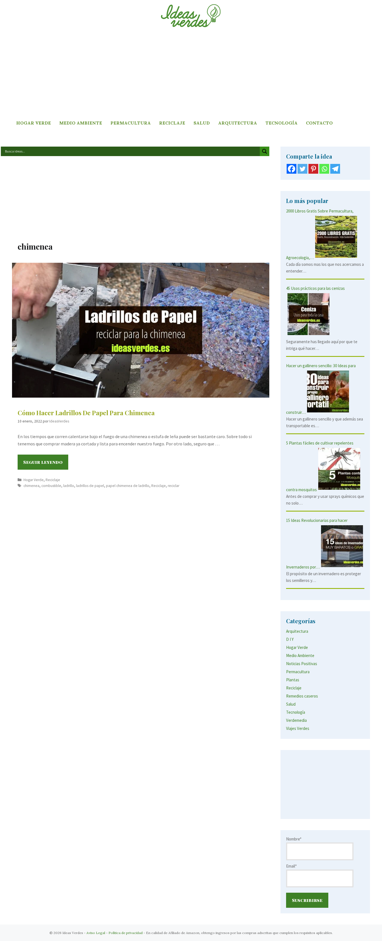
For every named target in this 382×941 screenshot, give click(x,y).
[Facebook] (291, 169)
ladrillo (68, 485)
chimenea (31, 485)
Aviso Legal (95, 933)
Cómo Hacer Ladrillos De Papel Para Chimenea (86, 413)
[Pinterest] (313, 169)
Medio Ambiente (80, 123)
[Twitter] (302, 169)
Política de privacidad (126, 933)
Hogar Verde (33, 123)
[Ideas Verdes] (191, 15)
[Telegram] (335, 169)
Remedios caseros (302, 696)
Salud (202, 123)
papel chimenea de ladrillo (127, 485)
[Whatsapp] (324, 169)
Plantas (292, 679)
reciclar (173, 485)
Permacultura (130, 123)
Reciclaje (172, 123)
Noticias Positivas (301, 663)
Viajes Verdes (297, 728)
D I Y (290, 639)
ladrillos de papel (90, 485)
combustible (51, 485)
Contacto (319, 123)
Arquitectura (237, 123)
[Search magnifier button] (264, 151)
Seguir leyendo (45, 464)
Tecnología (281, 123)
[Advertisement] (191, 74)
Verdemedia (296, 720)
